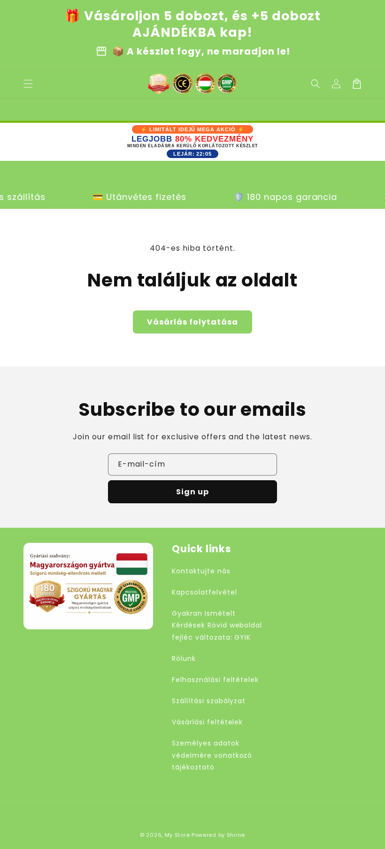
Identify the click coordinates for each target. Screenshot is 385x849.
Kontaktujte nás (201, 571)
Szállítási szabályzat (209, 701)
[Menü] (28, 83)
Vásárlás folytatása (192, 322)
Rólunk (184, 658)
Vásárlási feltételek (207, 722)
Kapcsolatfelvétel (204, 592)
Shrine (236, 835)
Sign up (192, 491)
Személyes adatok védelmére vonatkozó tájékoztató (212, 754)
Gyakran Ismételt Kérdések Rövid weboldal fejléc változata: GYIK (217, 625)
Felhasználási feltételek (215, 679)
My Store (177, 835)
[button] (315, 83)
